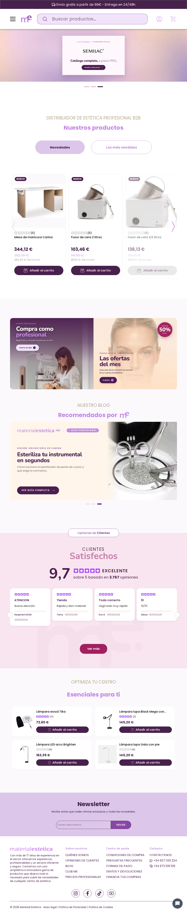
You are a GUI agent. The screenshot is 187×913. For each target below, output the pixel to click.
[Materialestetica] (26, 19)
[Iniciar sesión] (159, 19)
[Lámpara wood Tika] (24, 721)
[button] (86, 86)
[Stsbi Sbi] (76, 893)
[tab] (60, 147)
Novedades (60, 147)
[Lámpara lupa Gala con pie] (107, 754)
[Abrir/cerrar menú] (13, 19)
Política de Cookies (101, 907)
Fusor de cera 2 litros (86, 237)
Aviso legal (50, 907)
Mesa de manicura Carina (33, 237)
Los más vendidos (121, 147)
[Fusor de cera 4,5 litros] (152, 201)
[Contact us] (177, 903)
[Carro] (173, 19)
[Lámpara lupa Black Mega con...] (107, 721)
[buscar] (44, 19)
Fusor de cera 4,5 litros (144, 237)
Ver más (93, 649)
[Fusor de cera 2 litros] (95, 201)
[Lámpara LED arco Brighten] (24, 754)
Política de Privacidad (72, 907)
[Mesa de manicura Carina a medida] (39, 201)
